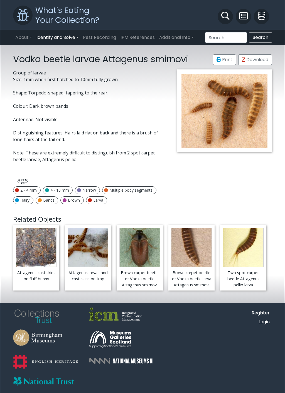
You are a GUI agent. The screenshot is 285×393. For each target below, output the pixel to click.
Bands (49, 200)
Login (264, 322)
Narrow (89, 190)
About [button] (22, 37)
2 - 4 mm (28, 190)
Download (256, 59)
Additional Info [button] (174, 37)
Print (226, 59)
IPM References (138, 37)
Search (260, 37)
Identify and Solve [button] (55, 37)
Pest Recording (99, 37)
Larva (98, 200)
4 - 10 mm (59, 190)
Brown (74, 200)
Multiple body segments (131, 190)
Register (261, 313)
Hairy (25, 200)
